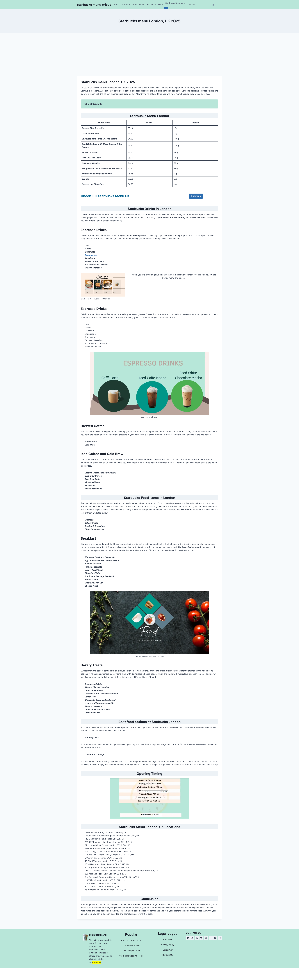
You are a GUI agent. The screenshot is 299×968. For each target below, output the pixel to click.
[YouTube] (201, 938)
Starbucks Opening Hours (131, 956)
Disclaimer (168, 950)
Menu (141, 4)
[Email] (206, 938)
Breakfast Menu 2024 (131, 940)
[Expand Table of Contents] (214, 104)
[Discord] (220, 938)
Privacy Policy (167, 945)
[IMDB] (215, 938)
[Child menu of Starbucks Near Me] (166, 8)
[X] (192, 938)
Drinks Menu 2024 (131, 951)
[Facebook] (188, 938)
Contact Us (167, 955)
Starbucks (96, 962)
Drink (160, 4)
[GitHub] (211, 938)
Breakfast (151, 4)
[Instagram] (197, 938)
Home (116, 4)
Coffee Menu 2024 (131, 945)
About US (167, 939)
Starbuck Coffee (129, 4)
